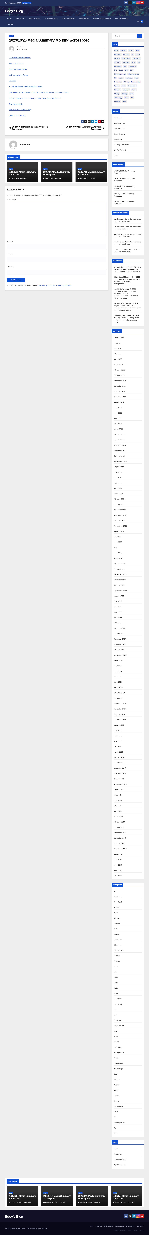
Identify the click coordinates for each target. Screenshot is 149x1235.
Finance (117, 961)
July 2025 (118, 408)
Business (117, 918)
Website (10, 267)
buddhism (117, 54)
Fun (115, 972)
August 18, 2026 (17, 1202)
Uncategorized (119, 1122)
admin (21, 47)
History (116, 988)
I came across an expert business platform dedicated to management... (127, 281)
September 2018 (120, 849)
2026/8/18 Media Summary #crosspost (22, 173)
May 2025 (118, 418)
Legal (116, 1009)
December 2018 (120, 833)
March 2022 (118, 623)
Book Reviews (34, 19)
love (131, 70)
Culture (116, 934)
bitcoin (131, 50)
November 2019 (120, 773)
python (116, 86)
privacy (126, 82)
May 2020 (118, 741)
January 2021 (119, 698)
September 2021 (120, 655)
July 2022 (118, 601)
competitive (136, 58)
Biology (117, 907)
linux (121, 70)
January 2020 (119, 763)
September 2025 (120, 397)
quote (123, 86)
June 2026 (118, 348)
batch (116, 50)
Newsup (34, 1228)
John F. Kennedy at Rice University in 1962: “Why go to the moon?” (34, 98)
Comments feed (120, 1159)
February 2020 (119, 757)
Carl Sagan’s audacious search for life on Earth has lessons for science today (38, 92)
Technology (118, 1106)
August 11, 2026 (86, 1202)
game (134, 62)
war (132, 98)
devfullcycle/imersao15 (18, 69)
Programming (119, 1063)
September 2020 (120, 720)
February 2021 (119, 693)
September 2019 (120, 784)
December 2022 (120, 574)
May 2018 (117, 870)
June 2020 (118, 736)
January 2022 (119, 634)
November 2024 (120, 451)
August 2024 (119, 467)
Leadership (118, 1004)
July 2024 (118, 472)
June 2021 (118, 671)
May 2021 (117, 677)
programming (135, 82)
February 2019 (119, 822)
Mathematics (119, 1026)
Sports (116, 1101)
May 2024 (118, 483)
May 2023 (118, 547)
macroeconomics (120, 74)
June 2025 (118, 413)
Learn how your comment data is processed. (55, 285)
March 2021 (118, 687)
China (138, 54)
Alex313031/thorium (16, 63)
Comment (11, 200)
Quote (116, 1074)
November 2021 (120, 644)
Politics (116, 1058)
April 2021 (118, 682)
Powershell (117, 82)
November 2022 (120, 580)
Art (115, 891)
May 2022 (118, 612)
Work (11, 35)
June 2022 (118, 607)
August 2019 (118, 790)
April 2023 (118, 553)
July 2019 (117, 795)
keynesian (117, 66)
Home (9, 19)
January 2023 (119, 569)
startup (116, 94)
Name (10, 242)
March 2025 (118, 429)
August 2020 (119, 725)
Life (115, 1015)
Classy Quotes (51, 19)
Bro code (12, 81)
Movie (116, 1031)
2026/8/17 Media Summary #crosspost (56, 173)
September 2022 (120, 590)
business (126, 54)
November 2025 (120, 386)
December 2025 (120, 381)
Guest (116, 983)
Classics (117, 923)
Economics (118, 940)
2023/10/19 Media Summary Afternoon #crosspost (83, 128)
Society (117, 1096)
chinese (117, 58)
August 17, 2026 (51, 1202)
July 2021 (117, 666)
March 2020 (118, 752)
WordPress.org (119, 1165)
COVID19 (117, 62)
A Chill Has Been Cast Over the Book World (25, 87)
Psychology (118, 1069)
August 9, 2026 (120, 1202)
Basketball (118, 902)
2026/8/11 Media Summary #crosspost (91, 173)
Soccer (116, 1090)
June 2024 (118, 477)
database (126, 62)
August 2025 (119, 402)
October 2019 (119, 779)
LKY (126, 70)
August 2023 (119, 531)
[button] (138, 21)
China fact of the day (17, 116)
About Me (20, 19)
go (139, 62)
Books (116, 913)
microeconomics (133, 74)
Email (10, 254)
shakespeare (132, 86)
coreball (117, 249)
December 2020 (120, 703)
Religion (117, 1079)
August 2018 (118, 854)
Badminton (118, 896)
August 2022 (119, 596)
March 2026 (118, 364)
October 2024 (119, 456)
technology (118, 98)
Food (116, 966)
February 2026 (119, 370)
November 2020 (120, 709)
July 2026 (118, 343)
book (137, 50)
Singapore (126, 90)
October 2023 (119, 521)
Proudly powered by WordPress (15, 1228)
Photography (119, 1053)
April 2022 (118, 617)
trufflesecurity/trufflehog (18, 75)
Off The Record (122, 19)
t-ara (132, 94)
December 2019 (120, 768)
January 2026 (119, 375)
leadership (132, 66)
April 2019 (118, 811)
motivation (129, 78)
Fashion (117, 956)
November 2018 (120, 838)
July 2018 (117, 860)
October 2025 (119, 391)
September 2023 (120, 526)
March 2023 (118, 558)
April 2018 (118, 876)
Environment (118, 950)
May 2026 (118, 354)
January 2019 (119, 827)
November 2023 (120, 515)
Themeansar (43, 1228)
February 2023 (119, 564)
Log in (116, 1149)
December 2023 (120, 510)
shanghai (117, 90)
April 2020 (118, 747)
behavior (123, 50)
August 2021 (118, 660)
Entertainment (68, 19)
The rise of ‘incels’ (16, 104)
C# (132, 54)
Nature (116, 1042)
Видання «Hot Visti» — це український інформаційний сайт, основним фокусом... (127, 308)
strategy (125, 94)
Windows (117, 102)
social (134, 90)
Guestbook (84, 19)
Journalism (118, 999)
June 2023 (118, 542)
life (115, 70)
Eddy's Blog (14, 11)
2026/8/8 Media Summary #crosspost (126, 1197)
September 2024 (120, 461)
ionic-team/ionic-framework (20, 58)
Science (117, 1085)
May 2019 (117, 806)
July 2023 (118, 537)
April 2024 (118, 488)
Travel (10, 24)
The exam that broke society (20, 110)
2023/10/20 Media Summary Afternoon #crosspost (30, 128)
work (124, 102)
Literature (117, 1020)
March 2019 (118, 816)
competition (126, 58)
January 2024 (119, 504)
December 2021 (120, 639)
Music (116, 1036)
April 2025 (118, 424)
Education (118, 945)
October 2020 (119, 714)
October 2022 (119, 585)
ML (115, 78)
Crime (116, 929)
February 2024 (119, 499)
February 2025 (119, 434)
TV (115, 1117)
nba (136, 78)
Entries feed (118, 1154)
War (115, 1128)
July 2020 (118, 730)
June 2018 (118, 865)
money (121, 78)
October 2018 (119, 843)
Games (116, 977)
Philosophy (118, 1047)
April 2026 (118, 359)
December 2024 (120, 445)
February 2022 (119, 628)
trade (126, 98)
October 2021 (119, 650)
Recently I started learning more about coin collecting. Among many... (126, 320)
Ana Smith (118, 219)
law (124, 66)
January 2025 (119, 440)
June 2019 (118, 800)
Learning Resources (102, 19)
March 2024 (118, 494)
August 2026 (119, 338)
